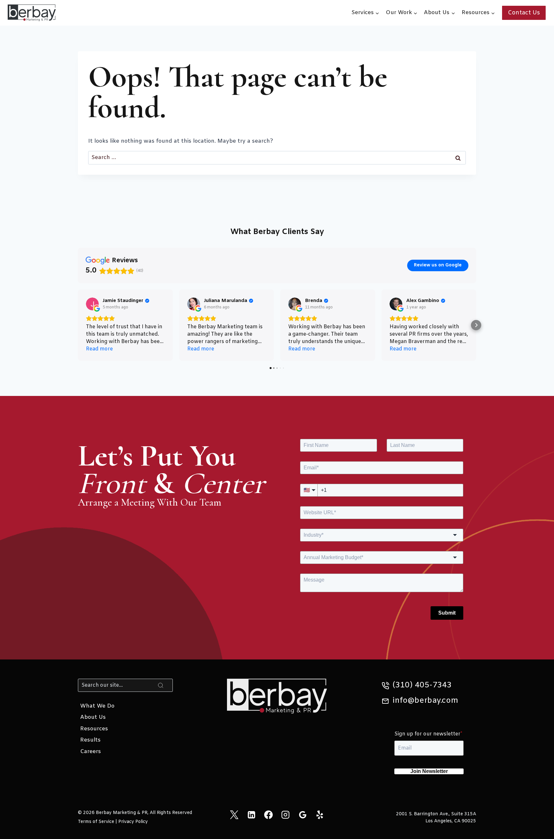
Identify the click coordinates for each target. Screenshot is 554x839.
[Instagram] (285, 814)
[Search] (161, 685)
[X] (234, 814)
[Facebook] (268, 814)
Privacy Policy (133, 822)
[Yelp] (319, 814)
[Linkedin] (251, 814)
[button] (78, 325)
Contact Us (524, 13)
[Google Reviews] (302, 814)
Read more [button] (99, 349)
